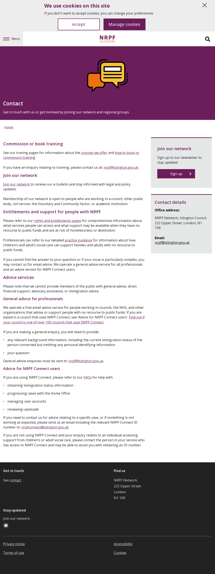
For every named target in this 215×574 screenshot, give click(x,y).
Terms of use (13, 552)
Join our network (17, 184)
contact (15, 480)
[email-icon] (6, 525)
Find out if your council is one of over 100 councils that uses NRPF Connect (74, 319)
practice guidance (78, 240)
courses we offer (94, 152)
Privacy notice (14, 544)
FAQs (88, 377)
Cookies (120, 552)
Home (8, 127)
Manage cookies (124, 24)
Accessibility (123, 544)
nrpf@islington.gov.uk (121, 167)
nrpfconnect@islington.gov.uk (45, 427)
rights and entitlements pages (57, 220)
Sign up (176, 173)
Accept (78, 24)
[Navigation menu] (6, 38)
